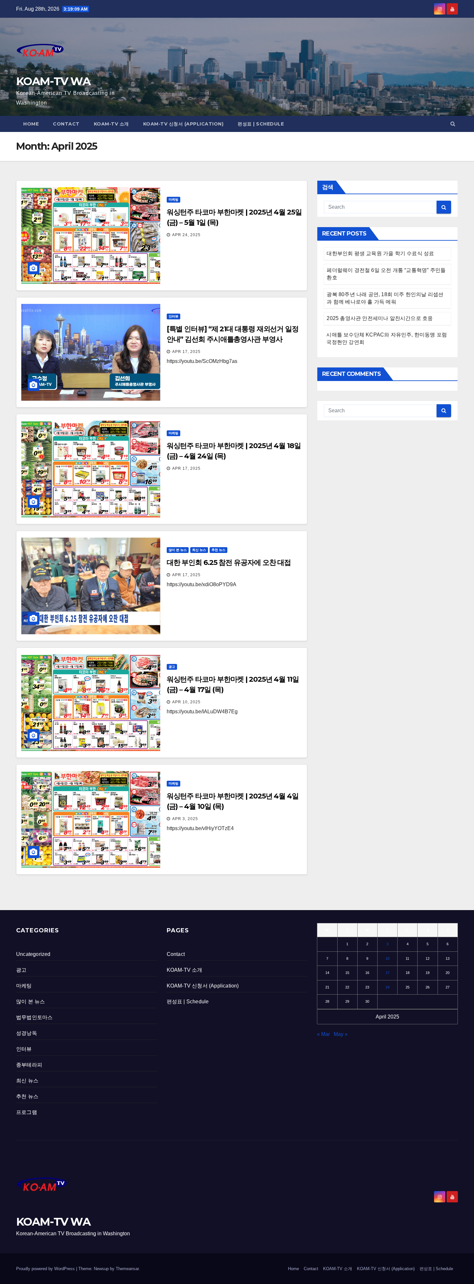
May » (341, 1034)
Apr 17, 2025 (186, 351)
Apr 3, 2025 (185, 819)
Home (31, 124)
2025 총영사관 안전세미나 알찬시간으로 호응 (380, 318)
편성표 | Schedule (261, 124)
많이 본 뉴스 (178, 550)
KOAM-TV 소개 (111, 124)
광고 (172, 666)
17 (388, 973)
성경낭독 (26, 1033)
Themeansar (127, 1268)
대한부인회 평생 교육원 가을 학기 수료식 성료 (380, 253)
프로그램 (26, 1112)
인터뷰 (173, 316)
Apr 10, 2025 (186, 702)
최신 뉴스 (199, 550)
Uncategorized (33, 954)
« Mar (323, 1034)
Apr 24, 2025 (186, 235)
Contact (66, 124)
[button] (452, 123)
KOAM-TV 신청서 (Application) (183, 124)
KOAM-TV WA (53, 81)
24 (388, 987)
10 (388, 958)
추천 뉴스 (218, 550)
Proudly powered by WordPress (46, 1268)
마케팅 (173, 199)
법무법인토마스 (34, 1017)
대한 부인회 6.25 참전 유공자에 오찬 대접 (229, 562)
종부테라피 (29, 1065)
